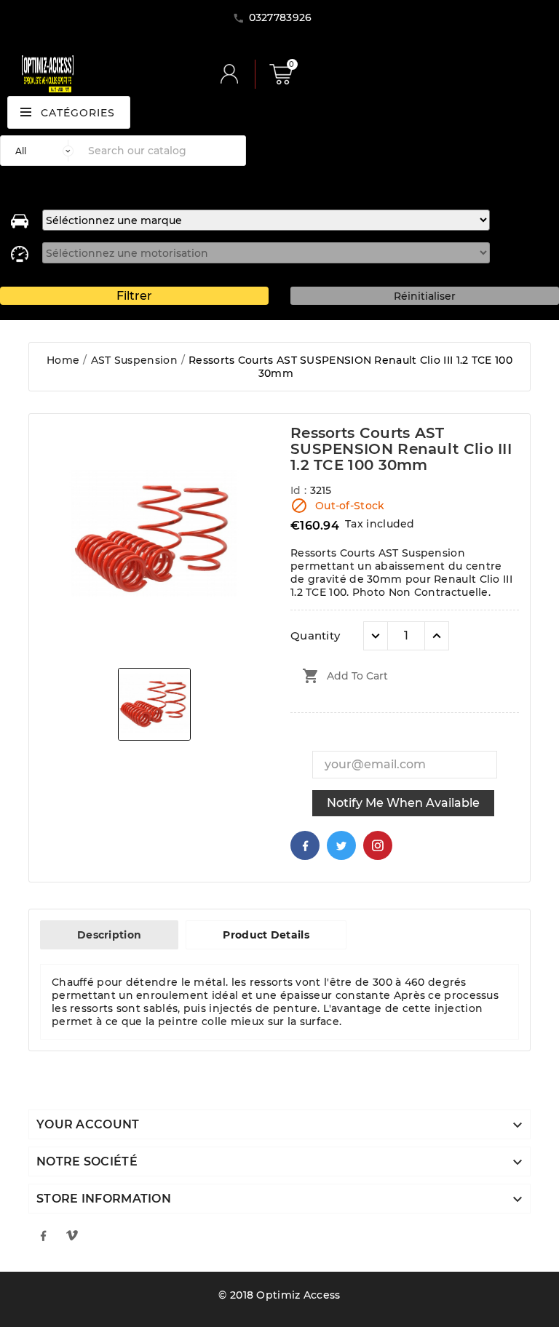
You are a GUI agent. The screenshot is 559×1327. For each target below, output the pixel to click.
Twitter (341, 845)
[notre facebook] (43, 1235)
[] (235, 74)
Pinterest (377, 845)
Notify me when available (403, 803)
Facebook (305, 845)
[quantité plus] (436, 635)
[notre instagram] (72, 1235)
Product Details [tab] (266, 934)
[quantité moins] (375, 635)
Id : (300, 490)
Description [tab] (109, 934)
